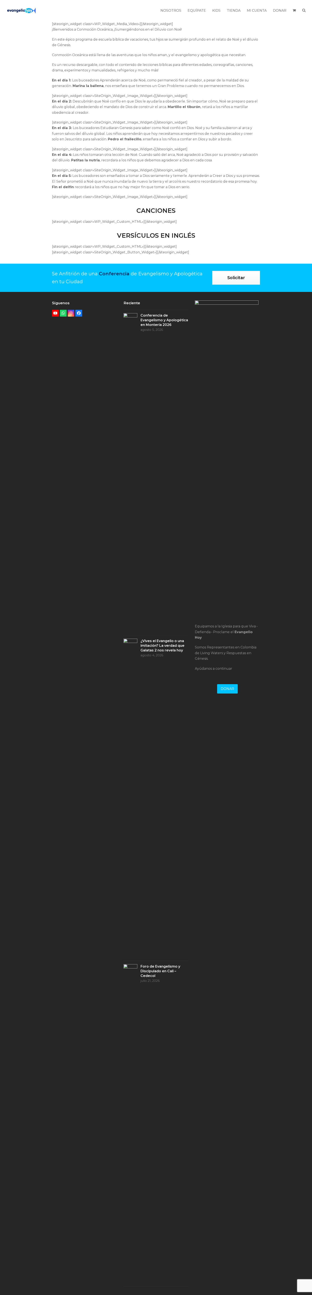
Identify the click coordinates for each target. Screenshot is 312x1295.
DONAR (227, 689)
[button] (294, 10)
